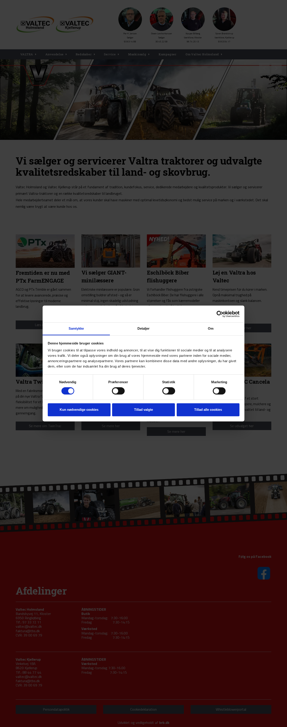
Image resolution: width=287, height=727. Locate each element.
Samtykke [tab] (76, 328)
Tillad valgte (143, 409)
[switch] (118, 391)
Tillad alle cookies (208, 409)
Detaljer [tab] (143, 328)
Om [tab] (210, 328)
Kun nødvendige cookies (79, 409)
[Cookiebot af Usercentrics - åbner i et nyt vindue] (219, 314)
